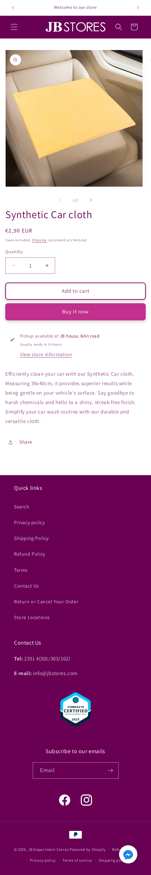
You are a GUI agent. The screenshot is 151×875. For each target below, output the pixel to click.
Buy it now (75, 311)
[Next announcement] (138, 7)
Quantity (14, 252)
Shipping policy (113, 860)
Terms (21, 570)
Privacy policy (29, 522)
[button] (14, 27)
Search (21, 507)
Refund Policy (29, 554)
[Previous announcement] (13, 7)
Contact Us (26, 586)
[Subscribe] (110, 770)
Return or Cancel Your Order (46, 601)
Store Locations (32, 617)
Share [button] (25, 442)
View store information (46, 354)
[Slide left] (60, 200)
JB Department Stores (48, 849)
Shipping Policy (31, 538)
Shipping (39, 240)
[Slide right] (91, 200)
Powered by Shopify (88, 849)
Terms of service (77, 860)
